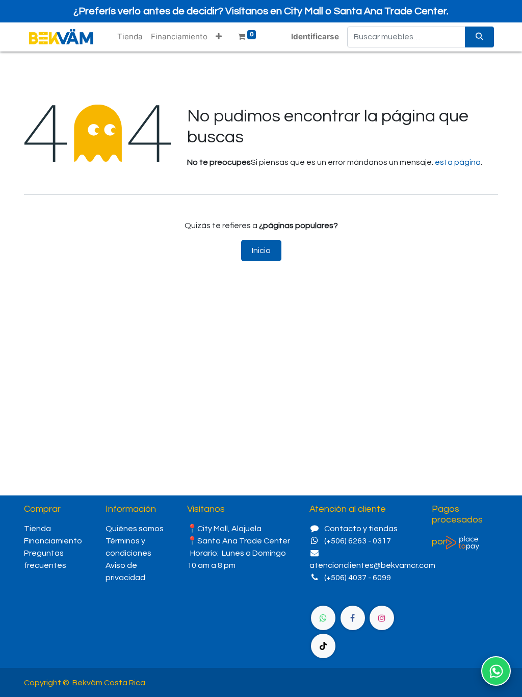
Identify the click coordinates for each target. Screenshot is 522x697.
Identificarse (315, 36)
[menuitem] (130, 37)
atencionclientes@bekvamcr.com (372, 565)
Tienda (37, 529)
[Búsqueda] (479, 37)
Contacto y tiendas (361, 529)
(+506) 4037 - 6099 (357, 578)
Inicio (261, 250)
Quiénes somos (135, 529)
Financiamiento (53, 541)
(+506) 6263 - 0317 (357, 541)
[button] (219, 37)
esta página (458, 162)
